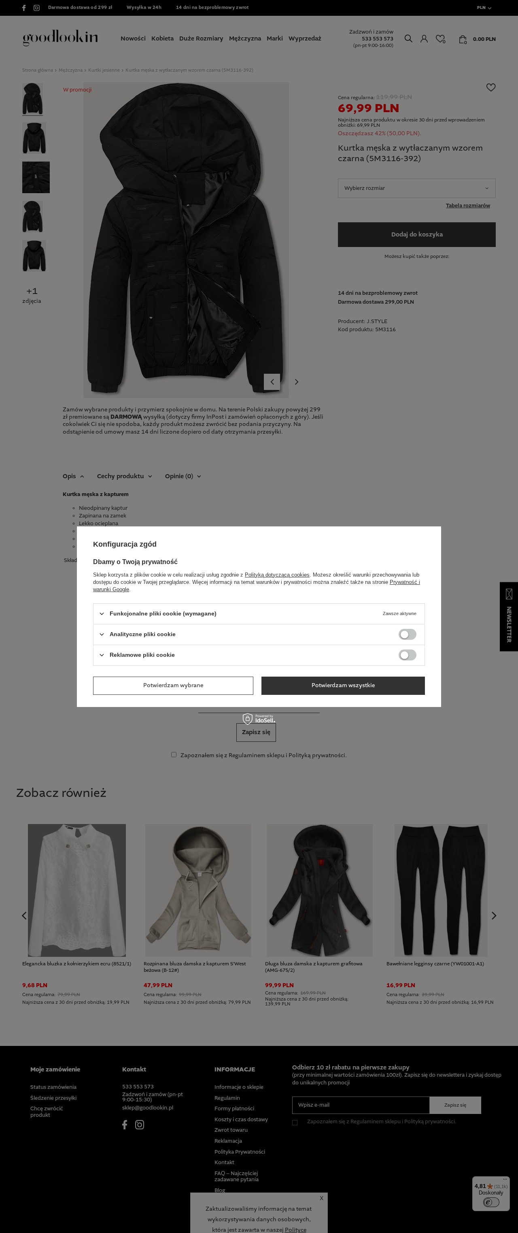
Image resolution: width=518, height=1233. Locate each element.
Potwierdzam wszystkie (343, 685)
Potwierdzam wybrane (173, 685)
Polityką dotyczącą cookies (277, 574)
